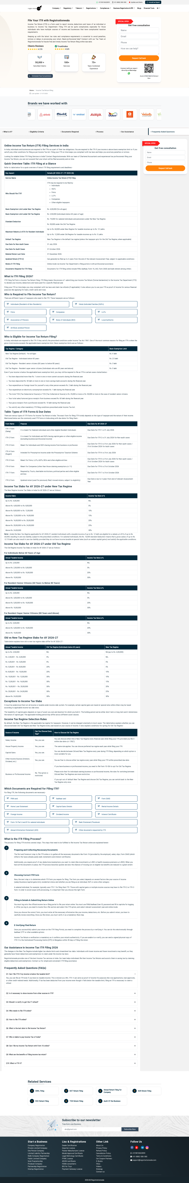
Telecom (79, 8)
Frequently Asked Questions (163, 132)
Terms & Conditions (103, 1156)
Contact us (100, 1172)
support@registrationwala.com (144, 1160)
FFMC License (67, 1158)
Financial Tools (149, 8)
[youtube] (136, 1147)
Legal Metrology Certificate (72, 1156)
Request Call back (139, 58)
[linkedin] (142, 1147)
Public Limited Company (37, 1158)
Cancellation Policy (103, 1153)
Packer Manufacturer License (73, 1151)
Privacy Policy (101, 1148)
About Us (99, 1145)
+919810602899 (104, 2)
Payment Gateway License (72, 1169)
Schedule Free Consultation (41, 76)
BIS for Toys (67, 1166)
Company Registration (36, 1145)
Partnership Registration (37, 1166)
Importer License (68, 1148)
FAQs (98, 1164)
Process (100, 132)
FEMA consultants (69, 1164)
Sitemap (99, 1169)
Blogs (139, 8)
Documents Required (70, 132)
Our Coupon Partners (104, 1158)
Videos (98, 1166)
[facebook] (132, 1147)
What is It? (8, 132)
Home (32, 90)
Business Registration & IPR (124, 8)
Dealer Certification (69, 1145)
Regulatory (68, 8)
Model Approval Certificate (72, 1153)
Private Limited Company (37, 1148)
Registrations (91, 8)
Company (56, 8)
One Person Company (36, 1151)
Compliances (105, 8)
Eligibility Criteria (37, 132)
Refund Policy (101, 1151)
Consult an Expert (154, 2)
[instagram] (147, 1147)
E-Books (99, 1161)
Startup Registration (36, 1169)
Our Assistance (127, 132)
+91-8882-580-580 (120, 2)
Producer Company (35, 1164)
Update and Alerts (137, 2)
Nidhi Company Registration (38, 1156)
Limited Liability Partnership (39, 1153)
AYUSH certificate (69, 1161)
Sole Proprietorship (35, 1161)
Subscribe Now (130, 1129)
